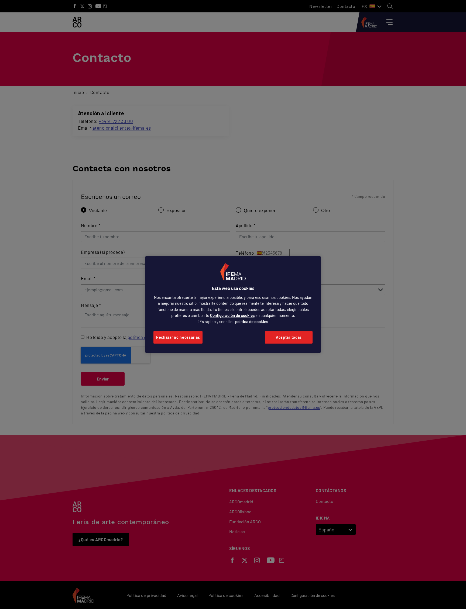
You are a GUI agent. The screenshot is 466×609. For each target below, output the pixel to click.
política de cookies (251, 321)
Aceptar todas (289, 337)
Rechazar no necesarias (178, 337)
